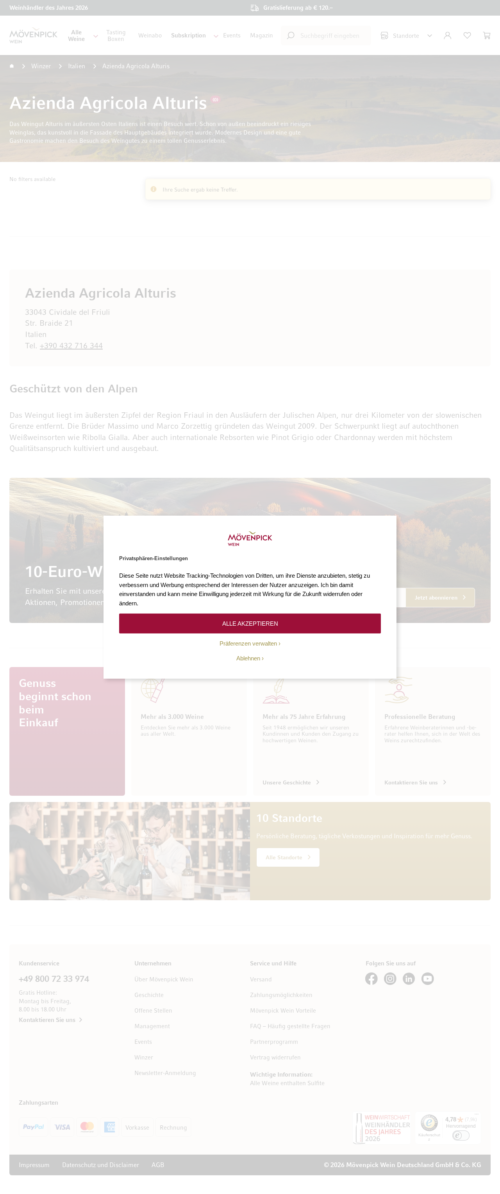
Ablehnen (248, 658)
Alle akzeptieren (250, 623)
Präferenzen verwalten (248, 643)
